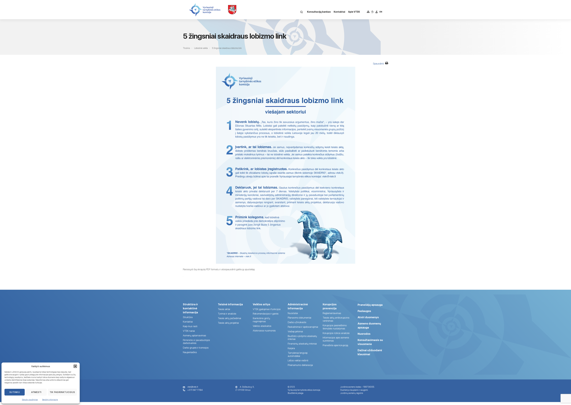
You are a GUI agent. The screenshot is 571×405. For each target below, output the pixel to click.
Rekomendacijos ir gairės (266, 313)
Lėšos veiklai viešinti (298, 360)
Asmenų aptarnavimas (194, 335)
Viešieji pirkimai (295, 331)
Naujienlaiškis (190, 352)
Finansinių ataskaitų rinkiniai (302, 343)
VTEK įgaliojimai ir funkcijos (267, 309)
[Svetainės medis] (368, 12)
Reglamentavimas (332, 313)
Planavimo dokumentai (299, 317)
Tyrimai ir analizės (227, 313)
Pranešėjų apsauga (370, 304)
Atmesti (36, 392)
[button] (75, 366)
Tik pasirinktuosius (62, 392)
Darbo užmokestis (297, 322)
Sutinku (14, 392)
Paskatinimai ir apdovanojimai (303, 327)
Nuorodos (364, 333)
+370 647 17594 (195, 390)
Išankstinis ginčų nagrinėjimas (261, 320)
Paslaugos (364, 311)
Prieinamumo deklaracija (300, 365)
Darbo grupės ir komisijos (196, 347)
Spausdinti (378, 63)
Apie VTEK (354, 11)
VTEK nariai (189, 331)
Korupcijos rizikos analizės (336, 333)
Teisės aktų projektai (228, 323)
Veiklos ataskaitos (262, 326)
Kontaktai (339, 11)
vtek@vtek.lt (192, 387)
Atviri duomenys (368, 317)
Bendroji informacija (50, 400)
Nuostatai (293, 313)
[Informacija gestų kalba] (372, 12)
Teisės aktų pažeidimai (229, 318)
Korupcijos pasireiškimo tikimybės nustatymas (335, 327)
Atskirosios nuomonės (264, 330)
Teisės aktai (224, 309)
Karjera (291, 348)
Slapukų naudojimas (30, 400)
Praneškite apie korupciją (335, 345)
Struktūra (188, 317)
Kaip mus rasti (190, 326)
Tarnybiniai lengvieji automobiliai (298, 354)
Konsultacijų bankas (319, 11)
